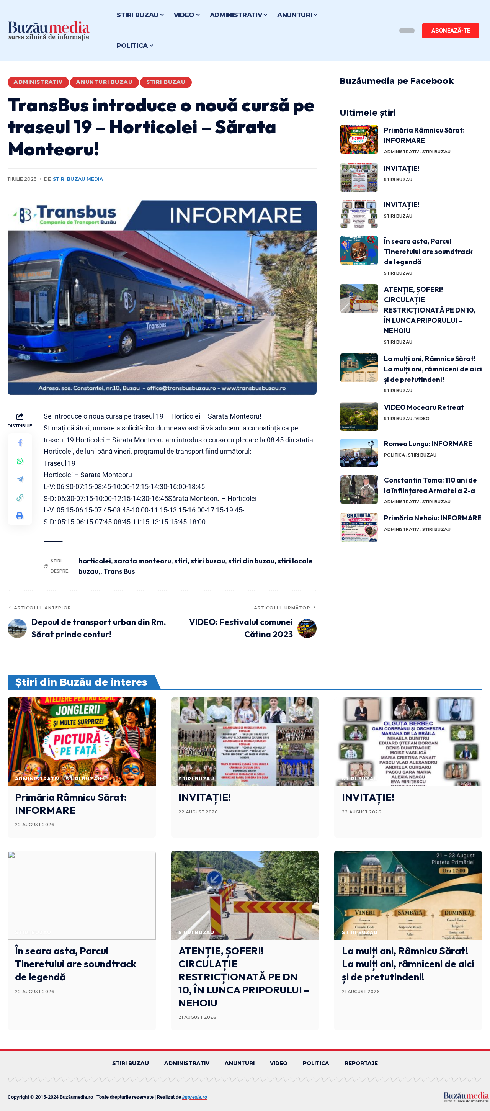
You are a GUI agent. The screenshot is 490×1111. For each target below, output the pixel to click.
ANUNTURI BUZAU (104, 82)
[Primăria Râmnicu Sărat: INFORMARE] (359, 139)
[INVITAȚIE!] (359, 177)
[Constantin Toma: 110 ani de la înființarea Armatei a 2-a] (359, 489)
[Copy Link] (20, 498)
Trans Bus (119, 571)
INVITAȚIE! (402, 168)
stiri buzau (208, 560)
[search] (384, 30)
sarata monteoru (142, 560)
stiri (181, 560)
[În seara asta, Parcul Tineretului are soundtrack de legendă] (359, 250)
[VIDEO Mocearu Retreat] (359, 416)
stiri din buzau (251, 560)
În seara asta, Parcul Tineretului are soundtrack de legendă (428, 251)
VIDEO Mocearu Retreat (424, 407)
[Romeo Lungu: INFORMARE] (359, 453)
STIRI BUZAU (166, 82)
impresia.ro (194, 1097)
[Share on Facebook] (20, 443)
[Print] (20, 516)
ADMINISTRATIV (38, 82)
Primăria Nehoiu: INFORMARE (433, 518)
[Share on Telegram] (20, 479)
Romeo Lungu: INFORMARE (428, 443)
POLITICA (394, 455)
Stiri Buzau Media (78, 179)
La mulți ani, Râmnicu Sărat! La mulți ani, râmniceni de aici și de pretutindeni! (433, 369)
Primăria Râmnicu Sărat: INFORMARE (71, 803)
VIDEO (422, 418)
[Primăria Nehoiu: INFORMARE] (359, 527)
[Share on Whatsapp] (20, 461)
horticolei (94, 560)
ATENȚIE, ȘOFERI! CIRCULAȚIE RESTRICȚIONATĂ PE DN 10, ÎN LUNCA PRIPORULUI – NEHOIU (429, 310)
